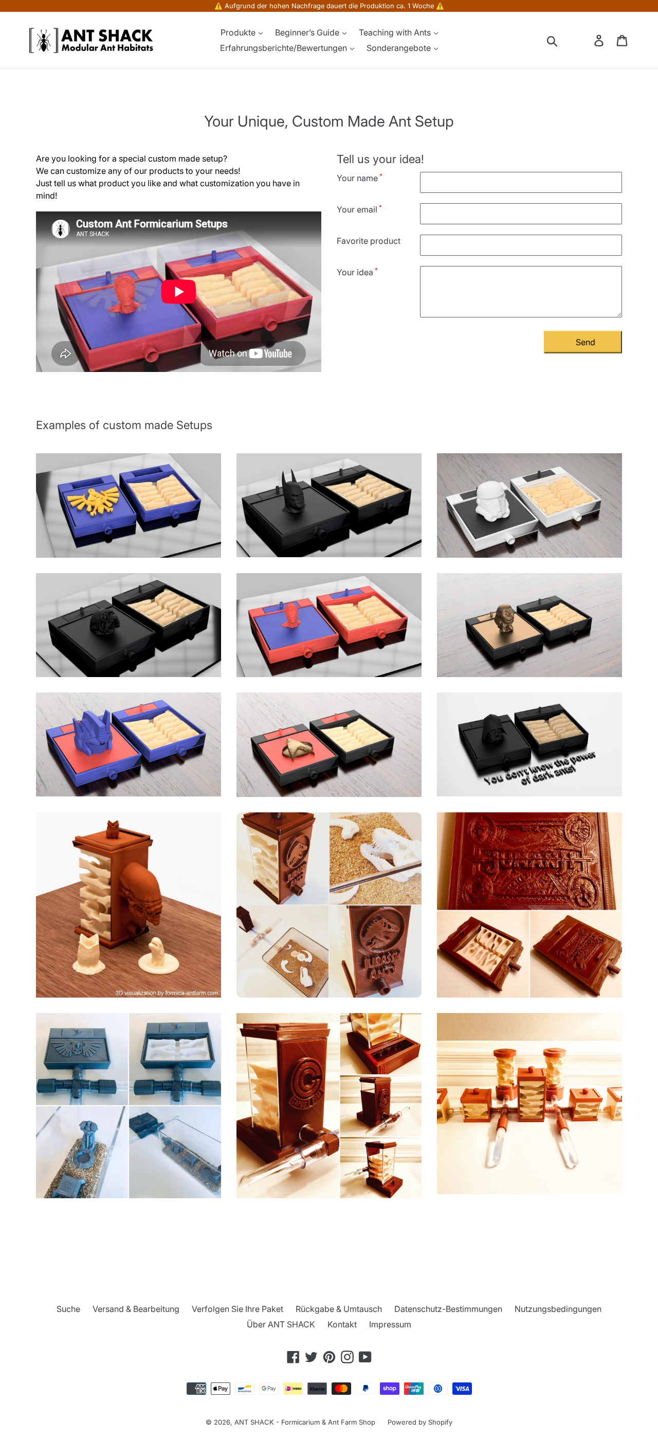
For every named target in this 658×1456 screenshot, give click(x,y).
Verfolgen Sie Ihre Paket (237, 1309)
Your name (359, 177)
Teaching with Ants (396, 32)
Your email (359, 209)
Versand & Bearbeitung (136, 1309)
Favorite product (368, 241)
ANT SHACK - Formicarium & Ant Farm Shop (304, 1422)
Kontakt (342, 1324)
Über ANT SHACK (281, 1324)
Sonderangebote (400, 48)
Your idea (357, 271)
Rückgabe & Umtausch (339, 1309)
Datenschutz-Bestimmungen (448, 1309)
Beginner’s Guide (308, 32)
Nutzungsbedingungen (558, 1309)
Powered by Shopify (420, 1422)
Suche (68, 1309)
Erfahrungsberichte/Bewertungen (284, 48)
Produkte (239, 32)
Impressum (390, 1324)
